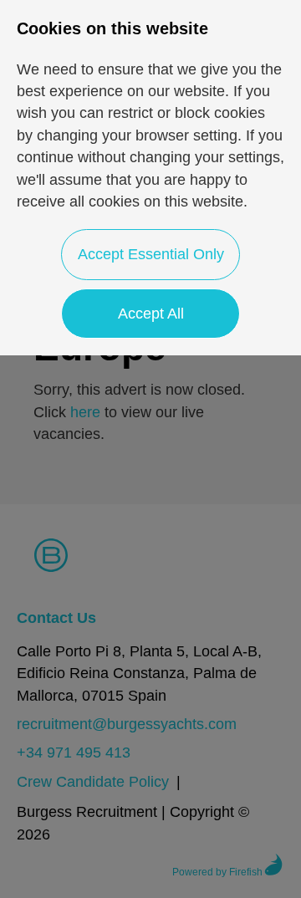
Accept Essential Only (151, 254)
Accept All (151, 313)
